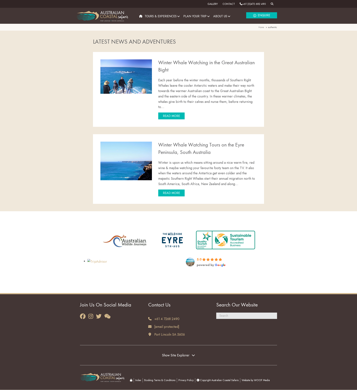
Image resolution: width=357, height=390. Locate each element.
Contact (229, 4)
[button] (178, 16)
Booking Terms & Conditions (159, 380)
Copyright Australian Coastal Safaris (219, 380)
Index (138, 380)
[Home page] (141, 16)
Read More (174, 116)
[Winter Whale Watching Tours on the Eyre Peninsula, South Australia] (126, 160)
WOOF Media (262, 380)
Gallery (213, 4)
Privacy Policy (186, 380)
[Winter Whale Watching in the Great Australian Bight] (126, 76)
